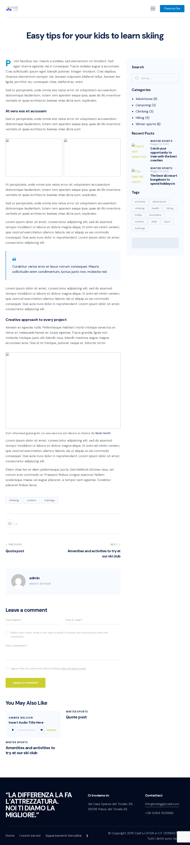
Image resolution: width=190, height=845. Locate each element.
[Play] (13, 730)
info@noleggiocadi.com (162, 804)
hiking (169, 208)
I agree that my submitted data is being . (48, 668)
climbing (14, 500)
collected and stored (73, 668)
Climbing (142, 111)
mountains (155, 215)
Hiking (140, 118)
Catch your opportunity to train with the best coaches (163, 154)
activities (140, 201)
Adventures (144, 99)
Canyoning (143, 105)
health (155, 208)
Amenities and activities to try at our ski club (30, 750)
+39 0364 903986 (159, 813)
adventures (159, 201)
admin (34, 578)
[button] (152, 8)
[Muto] (42, 730)
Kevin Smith (103, 433)
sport (167, 221)
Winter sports (17, 742)
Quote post (76, 717)
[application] (33, 729)
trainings (50, 500)
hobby (138, 215)
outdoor (31, 500)
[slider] (52, 729)
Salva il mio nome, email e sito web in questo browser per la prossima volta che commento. (59, 634)
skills (154, 221)
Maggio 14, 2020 (159, 144)
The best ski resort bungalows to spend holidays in (163, 180)
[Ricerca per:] (155, 78)
